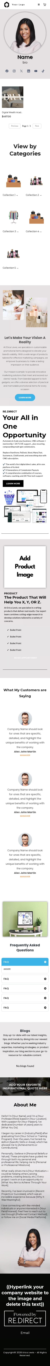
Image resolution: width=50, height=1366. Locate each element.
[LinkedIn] (28, 71)
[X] (21, 71)
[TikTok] (43, 71)
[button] (39, 4)
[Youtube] (35, 71)
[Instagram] (14, 71)
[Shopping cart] (44, 4)
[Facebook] (7, 71)
